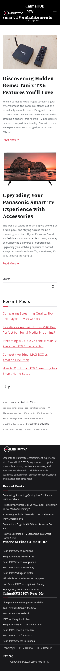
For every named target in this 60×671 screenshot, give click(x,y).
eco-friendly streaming (35, 408)
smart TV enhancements (13, 424)
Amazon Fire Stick (11, 402)
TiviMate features (40, 429)
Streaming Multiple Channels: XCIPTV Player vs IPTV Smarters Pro (30, 343)
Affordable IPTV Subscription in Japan (23, 578)
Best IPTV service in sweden (18, 630)
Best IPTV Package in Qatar (18, 573)
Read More (9, 139)
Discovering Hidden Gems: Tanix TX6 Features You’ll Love (28, 85)
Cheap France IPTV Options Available (23, 602)
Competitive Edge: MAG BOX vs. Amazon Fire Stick (25, 357)
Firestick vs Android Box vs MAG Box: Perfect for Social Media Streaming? (29, 329)
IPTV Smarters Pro (45, 413)
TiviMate (27, 429)
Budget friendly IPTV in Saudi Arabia (22, 624)
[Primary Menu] (54, 13)
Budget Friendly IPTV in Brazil (19, 556)
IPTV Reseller (44, 647)
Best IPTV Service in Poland (18, 550)
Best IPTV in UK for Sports (17, 635)
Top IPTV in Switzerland (16, 613)
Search (6, 278)
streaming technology (12, 429)
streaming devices (37, 423)
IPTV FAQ (8, 656)
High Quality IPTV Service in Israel (21, 589)
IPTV (48, 408)
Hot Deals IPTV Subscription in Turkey (23, 584)
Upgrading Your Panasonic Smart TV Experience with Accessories (28, 206)
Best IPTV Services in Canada (19, 640)
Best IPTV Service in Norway (18, 567)
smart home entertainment (31, 418)
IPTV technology (9, 418)
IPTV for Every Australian (16, 619)
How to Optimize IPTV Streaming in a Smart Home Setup (30, 371)
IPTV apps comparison (12, 413)
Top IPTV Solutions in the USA (19, 607)
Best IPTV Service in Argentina (19, 562)
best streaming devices (13, 408)
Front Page (9, 647)
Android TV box (29, 402)
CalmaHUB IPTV (39, 661)
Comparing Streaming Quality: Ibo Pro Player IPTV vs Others (28, 316)
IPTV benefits (29, 413)
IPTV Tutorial (26, 647)
